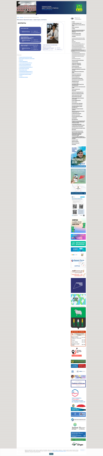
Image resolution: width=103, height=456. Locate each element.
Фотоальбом (74, 144)
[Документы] (78, 318)
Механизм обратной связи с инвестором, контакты (78, 50)
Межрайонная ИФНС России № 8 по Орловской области (78, 85)
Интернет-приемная (75, 141)
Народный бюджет (75, 119)
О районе (73, 28)
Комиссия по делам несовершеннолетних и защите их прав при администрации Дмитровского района (78, 122)
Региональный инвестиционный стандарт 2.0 (25, 67)
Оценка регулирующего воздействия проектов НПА (78, 98)
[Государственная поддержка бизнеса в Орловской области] (78, 410)
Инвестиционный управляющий (24, 68)
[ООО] (78, 430)
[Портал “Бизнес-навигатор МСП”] (78, 416)
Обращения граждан (75, 81)
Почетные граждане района (76, 33)
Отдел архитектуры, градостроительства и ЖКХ (78, 87)
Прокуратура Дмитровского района (78, 93)
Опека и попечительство (76, 89)
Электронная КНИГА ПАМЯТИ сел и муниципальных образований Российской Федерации (78, 137)
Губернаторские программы (76, 113)
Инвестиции (74, 41)
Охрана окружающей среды (76, 75)
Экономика (21, 17)
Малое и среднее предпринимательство (25, 64)
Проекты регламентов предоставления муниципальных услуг (78, 111)
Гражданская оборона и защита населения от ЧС (77, 107)
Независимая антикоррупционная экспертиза (77, 109)
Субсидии (20, 75)
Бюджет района (74, 101)
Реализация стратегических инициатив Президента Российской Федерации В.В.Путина (78, 31)
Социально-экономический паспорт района (25, 57)
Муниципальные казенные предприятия (25, 74)
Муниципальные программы (23, 77)
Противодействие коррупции (76, 96)
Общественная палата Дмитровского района (78, 72)
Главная (18, 17)
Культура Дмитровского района (77, 116)
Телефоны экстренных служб (76, 23)
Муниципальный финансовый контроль (25, 65)
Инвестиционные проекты (76, 52)
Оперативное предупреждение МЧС (78, 79)
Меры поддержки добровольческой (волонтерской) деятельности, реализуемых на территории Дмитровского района (77, 134)
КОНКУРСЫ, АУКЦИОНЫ (76, 64)
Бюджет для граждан (75, 27)
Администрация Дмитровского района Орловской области (26, 8)
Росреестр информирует (76, 76)
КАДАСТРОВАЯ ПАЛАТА (76, 100)
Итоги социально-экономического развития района (26, 58)
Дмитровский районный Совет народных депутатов (78, 69)
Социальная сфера (75, 61)
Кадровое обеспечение (75, 66)
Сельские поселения (75, 82)
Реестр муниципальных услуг (76, 67)
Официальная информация (76, 63)
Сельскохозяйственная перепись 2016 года (25, 62)
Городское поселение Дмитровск (77, 104)
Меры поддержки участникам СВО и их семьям (78, 25)
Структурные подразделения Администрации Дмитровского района (78, 125)
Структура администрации (76, 34)
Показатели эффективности (23, 61)
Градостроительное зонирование (77, 103)
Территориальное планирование (77, 78)
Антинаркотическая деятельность (77, 126)
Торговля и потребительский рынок (78, 60)
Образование (74, 90)
